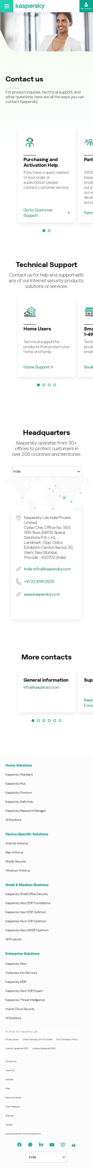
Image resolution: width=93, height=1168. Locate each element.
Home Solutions (18, 765)
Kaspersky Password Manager (25, 810)
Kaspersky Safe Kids (19, 801)
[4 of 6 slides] (49, 720)
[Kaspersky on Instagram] (62, 1144)
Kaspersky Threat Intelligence (25, 1000)
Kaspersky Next (16, 963)
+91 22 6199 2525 (39, 581)
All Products (13, 939)
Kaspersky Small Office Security (26, 894)
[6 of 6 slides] (60, 720)
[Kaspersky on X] (30, 1144)
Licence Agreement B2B (43, 1048)
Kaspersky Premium (18, 792)
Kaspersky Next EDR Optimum (25, 912)
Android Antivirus (16, 843)
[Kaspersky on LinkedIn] (41, 1144)
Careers (9, 1124)
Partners (9, 1079)
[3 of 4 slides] (49, 385)
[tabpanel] (46, 565)
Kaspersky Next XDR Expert (24, 991)
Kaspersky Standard (19, 774)
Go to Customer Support (38, 213)
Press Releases (12, 1106)
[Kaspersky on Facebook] (19, 1144)
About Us (10, 1070)
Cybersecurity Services (21, 973)
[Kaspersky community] (73, 1145)
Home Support (36, 367)
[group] (46, 175)
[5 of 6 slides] (54, 720)
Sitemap (9, 1115)
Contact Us (10, 1061)
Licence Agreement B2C (17, 1048)
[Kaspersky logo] (30, 6)
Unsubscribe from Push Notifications (23, 1133)
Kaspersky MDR (15, 982)
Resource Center (13, 1097)
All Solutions (13, 820)
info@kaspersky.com (41, 687)
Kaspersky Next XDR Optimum (25, 921)
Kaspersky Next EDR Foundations (27, 903)
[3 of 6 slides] (43, 720)
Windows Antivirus (17, 870)
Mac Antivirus (14, 852)
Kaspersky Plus (15, 783)
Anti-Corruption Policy (67, 1039)
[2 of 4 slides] (43, 385)
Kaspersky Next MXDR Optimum (27, 930)
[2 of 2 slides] (49, 230)
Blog (7, 1088)
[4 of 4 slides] (54, 385)
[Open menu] (6, 6)
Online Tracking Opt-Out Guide (37, 1039)
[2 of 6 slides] (38, 720)
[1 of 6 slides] (33, 720)
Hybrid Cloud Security (20, 1009)
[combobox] (46, 471)
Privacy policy (12, 1039)
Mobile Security (15, 861)
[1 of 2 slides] (43, 230)
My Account (86, 8)
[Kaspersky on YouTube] (52, 1144)
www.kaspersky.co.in (42, 594)
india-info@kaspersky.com (47, 568)
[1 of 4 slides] (38, 385)
